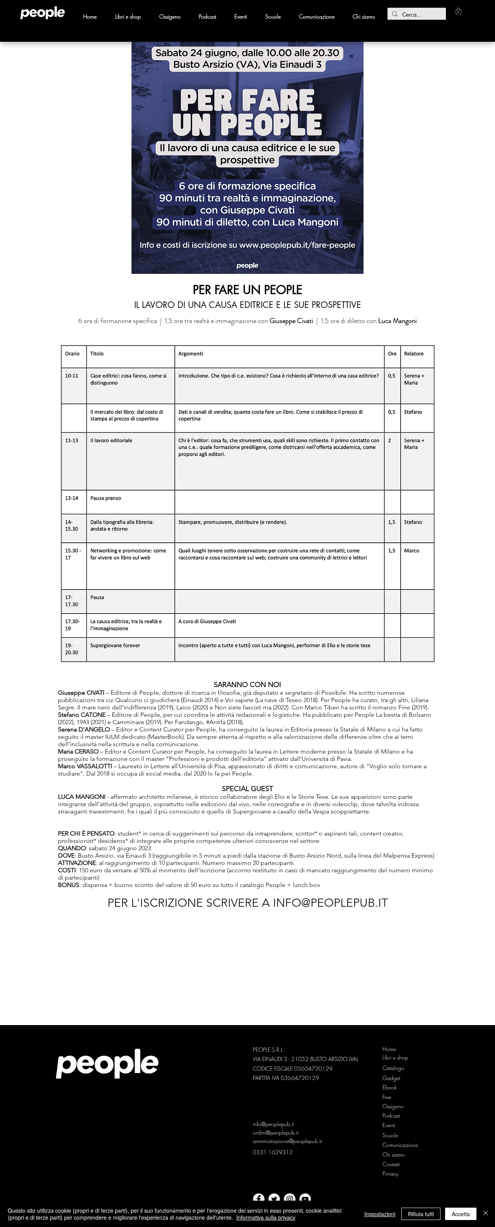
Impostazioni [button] (379, 1214)
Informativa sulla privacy (265, 1217)
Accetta (461, 1214)
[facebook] (259, 1199)
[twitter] (274, 1199)
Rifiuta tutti (421, 1214)
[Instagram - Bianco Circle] (289, 1199)
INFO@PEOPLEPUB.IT (330, 903)
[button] (458, 11)
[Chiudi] (485, 1214)
